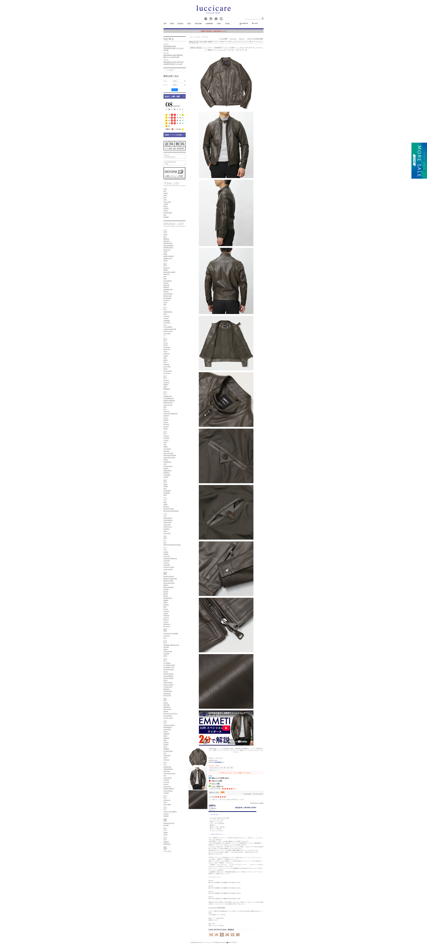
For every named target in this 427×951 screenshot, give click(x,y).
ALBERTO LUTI (167, 258)
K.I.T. (164, 540)
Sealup (165, 731)
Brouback (166, 300)
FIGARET (165, 420)
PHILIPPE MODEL (168, 674)
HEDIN (165, 484)
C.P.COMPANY (167, 327)
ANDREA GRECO (168, 247)
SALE (189, 23)
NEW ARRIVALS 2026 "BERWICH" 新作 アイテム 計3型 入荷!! (173, 56)
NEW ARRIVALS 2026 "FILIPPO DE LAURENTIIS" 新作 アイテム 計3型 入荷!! (173, 64)
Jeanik (165, 531)
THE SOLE (166, 760)
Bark (164, 276)
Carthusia (166, 316)
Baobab (165, 283)
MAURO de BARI (168, 581)
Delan (165, 351)
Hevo (165, 488)
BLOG (228, 23)
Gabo (165, 442)
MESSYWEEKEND (168, 587)
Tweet (210, 775)
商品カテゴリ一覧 (193, 41)
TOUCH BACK (167, 778)
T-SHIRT (165, 204)
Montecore (166, 624)
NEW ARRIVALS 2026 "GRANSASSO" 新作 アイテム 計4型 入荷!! (173, 48)
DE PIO (165, 345)
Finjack (165, 422)
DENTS (165, 360)
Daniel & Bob (167, 371)
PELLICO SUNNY (168, 678)
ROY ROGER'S (167, 716)
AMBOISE (166, 239)
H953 (165, 495)
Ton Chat (166, 782)
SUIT (164, 191)
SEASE (165, 736)
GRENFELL (166, 472)
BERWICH (166, 287)
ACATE (165, 234)
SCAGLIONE (167, 729)
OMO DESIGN (167, 651)
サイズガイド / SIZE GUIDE (216, 907)
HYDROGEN (167, 490)
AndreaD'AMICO (168, 245)
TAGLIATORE (167, 767)
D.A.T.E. (165, 343)
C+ (164, 335)
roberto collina (168, 718)
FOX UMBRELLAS (168, 398)
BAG (164, 215)
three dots (166, 771)
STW (164, 753)
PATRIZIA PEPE (167, 691)
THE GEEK (166, 438)
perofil (165, 671)
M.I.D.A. (165, 609)
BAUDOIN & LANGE (169, 272)
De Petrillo (166, 347)
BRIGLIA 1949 (167, 296)
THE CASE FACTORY (169, 773)
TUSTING (166, 780)
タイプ (165, 85)
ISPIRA (165, 504)
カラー (165, 81)
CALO (165, 314)
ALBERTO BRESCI (168, 256)
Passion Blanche (168, 669)
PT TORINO (166, 663)
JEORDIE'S (166, 529)
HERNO (165, 486)
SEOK (165, 740)
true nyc (165, 784)
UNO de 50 (166, 800)
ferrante (166, 426)
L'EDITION (166, 560)
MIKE (164, 607)
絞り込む (174, 90)
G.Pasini (165, 440)
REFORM (166, 217)
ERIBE (165, 387)
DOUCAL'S (166, 353)
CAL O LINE (166, 333)
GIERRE (165, 459)
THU (164, 775)
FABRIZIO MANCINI (169, 400)
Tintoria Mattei (168, 791)
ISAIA (164, 502)
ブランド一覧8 (203, 41)
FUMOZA (166, 415)
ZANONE (166, 842)
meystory (166, 611)
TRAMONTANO (168, 769)
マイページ (233, 38)
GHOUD (165, 477)
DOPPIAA (166, 364)
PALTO (165, 680)
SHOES (165, 210)
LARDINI (165, 554)
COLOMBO (166, 322)
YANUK (165, 832)
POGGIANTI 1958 (168, 667)
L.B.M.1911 (166, 556)
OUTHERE (166, 653)
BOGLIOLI (166, 268)
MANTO (165, 585)
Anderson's (166, 250)
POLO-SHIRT (167, 202)
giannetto (166, 451)
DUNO (165, 369)
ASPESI (165, 260)
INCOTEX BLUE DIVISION (170, 511)
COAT (165, 189)
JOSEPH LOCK (167, 526)
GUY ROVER (167, 449)
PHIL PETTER (167, 695)
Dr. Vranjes (166, 373)
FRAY (164, 407)
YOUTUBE (198, 23)
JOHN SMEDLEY (168, 520)
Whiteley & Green (168, 823)
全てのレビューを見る (257, 803)
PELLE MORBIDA (168, 676)
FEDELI (165, 428)
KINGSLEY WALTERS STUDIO (172, 544)
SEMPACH (166, 738)
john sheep (166, 533)
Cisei (164, 325)
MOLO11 (166, 620)
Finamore (166, 411)
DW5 (164, 358)
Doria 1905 (166, 366)
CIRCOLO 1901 (168, 331)
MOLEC (165, 594)
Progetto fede (167, 687)
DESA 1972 (166, 349)
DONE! (165, 356)
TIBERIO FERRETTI (168, 788)
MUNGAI (166, 604)
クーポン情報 (223, 38)
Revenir (165, 702)
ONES (165, 656)
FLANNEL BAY (167, 396)
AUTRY (165, 252)
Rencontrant (167, 709)
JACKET (165, 193)
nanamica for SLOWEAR (170, 633)
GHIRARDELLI (167, 462)
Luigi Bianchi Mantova (170, 558)
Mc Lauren (166, 626)
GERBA (165, 446)
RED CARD (166, 705)
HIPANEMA (166, 493)
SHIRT (165, 195)
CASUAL (180, 23)
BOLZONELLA (167, 281)
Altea (165, 236)
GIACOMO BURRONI (169, 455)
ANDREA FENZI (167, 243)
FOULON (166, 424)
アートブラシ (167, 851)
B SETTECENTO (168, 294)
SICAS (165, 747)
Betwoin (166, 291)
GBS (164, 444)
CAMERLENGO (167, 312)
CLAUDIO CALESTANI (169, 329)
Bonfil (165, 302)
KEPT (164, 542)
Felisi (165, 409)
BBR (164, 304)
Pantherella (167, 693)
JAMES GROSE (167, 518)
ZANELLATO (167, 844)
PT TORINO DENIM (169, 665)
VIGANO (165, 816)
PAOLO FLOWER (168, 684)
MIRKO (165, 602)
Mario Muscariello (169, 583)
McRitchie (166, 615)
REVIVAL (165, 711)
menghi (165, 613)
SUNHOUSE (166, 755)
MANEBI (165, 600)
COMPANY (209, 23)
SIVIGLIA (165, 742)
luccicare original (168, 567)
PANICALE (166, 689)
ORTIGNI (166, 647)
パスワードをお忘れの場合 (255, 38)
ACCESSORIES (167, 212)
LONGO (165, 552)
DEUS (165, 362)
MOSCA (165, 591)
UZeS (165, 802)
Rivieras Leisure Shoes (170, 713)
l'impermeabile (168, 569)
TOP (164, 23)
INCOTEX (166, 506)
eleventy (166, 380)
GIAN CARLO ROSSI (169, 457)
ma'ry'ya (166, 617)
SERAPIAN (166, 734)
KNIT (164, 197)
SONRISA (166, 749)
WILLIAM (166, 825)
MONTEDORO (167, 598)
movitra (165, 622)
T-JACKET (166, 793)
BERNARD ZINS (168, 289)
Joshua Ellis (166, 524)
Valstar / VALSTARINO (170, 811)
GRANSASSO (167, 470)
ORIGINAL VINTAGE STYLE (171, 645)
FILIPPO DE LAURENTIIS (170, 413)
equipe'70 (166, 382)
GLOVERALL (167, 475)
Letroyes (166, 563)
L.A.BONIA (166, 565)
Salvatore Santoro (169, 725)
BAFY (165, 278)
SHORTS (166, 208)
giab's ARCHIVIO (168, 453)
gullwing (165, 468)
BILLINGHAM (167, 298)
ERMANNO (166, 389)
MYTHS (165, 596)
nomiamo (166, 635)
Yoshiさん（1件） (214, 792)
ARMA (165, 254)
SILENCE (165, 744)
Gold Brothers (167, 466)
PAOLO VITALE (167, 682)
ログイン (241, 38)
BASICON (166, 285)
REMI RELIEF (166, 707)
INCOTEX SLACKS (168, 508)
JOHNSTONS (167, 522)
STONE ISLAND (168, 751)
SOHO (165, 757)
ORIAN (165, 649)
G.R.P (165, 464)
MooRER (166, 589)
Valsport (166, 814)
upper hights (167, 804)
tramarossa (167, 786)
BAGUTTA (166, 274)
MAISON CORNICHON (170, 578)
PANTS (165, 206)
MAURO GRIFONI (168, 576)
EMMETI (165, 384)
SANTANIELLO (167, 727)
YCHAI (165, 834)
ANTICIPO (166, 241)
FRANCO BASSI (168, 402)
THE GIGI (166, 436)
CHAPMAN (166, 320)
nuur (164, 638)
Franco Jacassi (167, 405)
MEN (172, 23)
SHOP (219, 23)
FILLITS (165, 418)
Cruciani (166, 318)
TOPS (165, 199)
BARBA (165, 270)
